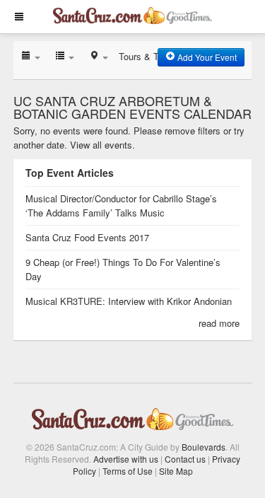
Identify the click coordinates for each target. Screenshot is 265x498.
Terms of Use (127, 471)
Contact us (185, 459)
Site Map (176, 471)
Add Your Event (206, 57)
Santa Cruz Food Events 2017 (87, 237)
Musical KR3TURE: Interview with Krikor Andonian (128, 301)
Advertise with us (125, 459)
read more (219, 323)
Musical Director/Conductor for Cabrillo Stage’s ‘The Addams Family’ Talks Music (121, 205)
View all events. (102, 144)
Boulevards (203, 447)
